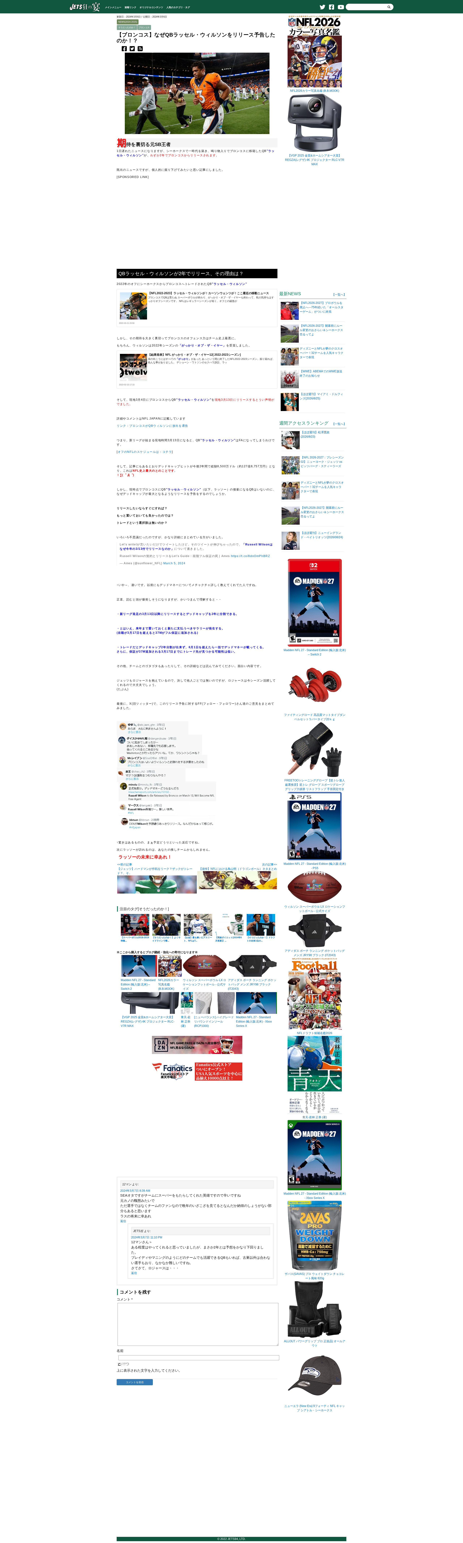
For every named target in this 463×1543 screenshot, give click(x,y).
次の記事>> (269, 864)
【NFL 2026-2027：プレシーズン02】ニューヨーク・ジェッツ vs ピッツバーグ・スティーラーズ (322, 462)
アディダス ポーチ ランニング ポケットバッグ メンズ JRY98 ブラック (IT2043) (252, 984)
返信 (123, 1221)
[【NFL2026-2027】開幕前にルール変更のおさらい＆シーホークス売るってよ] (290, 333)
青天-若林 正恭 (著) (185, 1021)
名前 (120, 1351)
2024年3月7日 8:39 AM (135, 1190)
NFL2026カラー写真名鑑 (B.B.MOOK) (168, 984)
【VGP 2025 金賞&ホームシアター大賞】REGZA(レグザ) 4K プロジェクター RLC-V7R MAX (148, 1021)
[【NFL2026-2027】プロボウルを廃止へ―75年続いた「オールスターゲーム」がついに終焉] (290, 310)
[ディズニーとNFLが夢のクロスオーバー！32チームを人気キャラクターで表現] (290, 356)
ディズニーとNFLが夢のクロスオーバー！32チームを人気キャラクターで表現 (322, 487)
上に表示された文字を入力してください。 (149, 1370)
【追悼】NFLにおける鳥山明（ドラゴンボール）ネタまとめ (238, 868)
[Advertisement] (197, 1129)
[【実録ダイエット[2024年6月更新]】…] (229, 925)
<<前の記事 (124, 864)
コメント (125, 1299)
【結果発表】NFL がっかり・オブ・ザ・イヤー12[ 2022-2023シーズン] (194, 354)
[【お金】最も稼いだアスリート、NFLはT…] (198, 925)
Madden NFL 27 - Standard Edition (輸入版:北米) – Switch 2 (138, 984)
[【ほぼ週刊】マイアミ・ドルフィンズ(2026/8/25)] (290, 401)
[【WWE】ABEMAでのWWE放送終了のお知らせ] (290, 378)
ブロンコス (144, 27)
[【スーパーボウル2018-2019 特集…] (135, 925)
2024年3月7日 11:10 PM (146, 1237)
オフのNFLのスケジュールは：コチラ (145, 451)
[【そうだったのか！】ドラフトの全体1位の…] (261, 925)
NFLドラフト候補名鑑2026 (314, 1033)
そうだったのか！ (127, 27)
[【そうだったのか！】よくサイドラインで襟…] (166, 925)
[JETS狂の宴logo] (84, 11)
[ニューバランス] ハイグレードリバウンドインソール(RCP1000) (214, 1021)
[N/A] (315, 1401)
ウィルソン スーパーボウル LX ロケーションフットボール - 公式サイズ (204, 984)
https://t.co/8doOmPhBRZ (250, 556)
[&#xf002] (389, 7)
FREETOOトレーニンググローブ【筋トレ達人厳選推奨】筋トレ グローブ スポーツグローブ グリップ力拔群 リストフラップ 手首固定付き (314, 785)
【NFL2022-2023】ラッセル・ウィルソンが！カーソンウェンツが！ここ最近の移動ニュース (208, 293)
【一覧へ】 (339, 294)
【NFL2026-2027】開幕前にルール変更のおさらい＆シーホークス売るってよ (322, 512)
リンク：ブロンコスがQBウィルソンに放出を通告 (152, 425)
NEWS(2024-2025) (127, 22)
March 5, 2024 (174, 563)
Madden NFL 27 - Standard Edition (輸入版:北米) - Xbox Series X (254, 1021)
